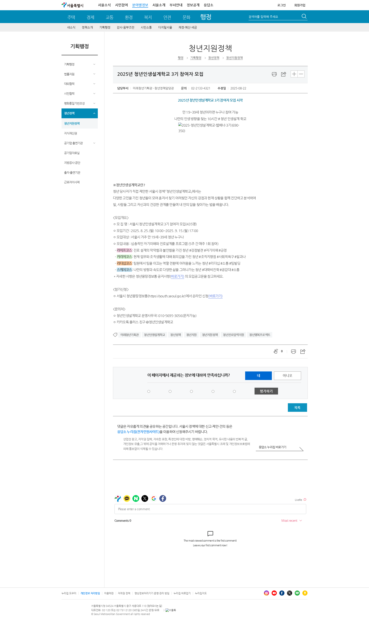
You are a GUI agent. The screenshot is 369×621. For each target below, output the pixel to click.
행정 (205, 16)
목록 (297, 408)
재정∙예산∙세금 (188, 27)
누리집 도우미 (69, 593)
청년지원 (191, 334)
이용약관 (109, 593)
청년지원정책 (71, 123)
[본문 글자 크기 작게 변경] (301, 73)
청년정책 (69, 113)
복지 (148, 17)
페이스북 (281, 593)
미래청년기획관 (129, 334)
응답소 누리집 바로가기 (272, 447)
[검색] (305, 17)
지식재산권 (70, 133)
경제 (90, 17)
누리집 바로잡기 (182, 593)
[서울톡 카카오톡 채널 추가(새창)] (170, 610)
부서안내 (176, 5)
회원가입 (299, 5)
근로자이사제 (71, 182)
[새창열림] (274, 74)
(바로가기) (215, 296)
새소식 (71, 27)
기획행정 (104, 27)
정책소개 (87, 27)
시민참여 (121, 5)
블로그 (297, 593)
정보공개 (193, 5)
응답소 (208, 5)
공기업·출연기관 (73, 143)
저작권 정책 (124, 593)
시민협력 (69, 93)
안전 (167, 17)
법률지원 (69, 74)
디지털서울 (165, 27)
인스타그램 (266, 593)
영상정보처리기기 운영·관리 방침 (152, 593)
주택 (71, 17)
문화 (186, 17)
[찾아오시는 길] (154, 606)
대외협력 (69, 83)
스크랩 (283, 74)
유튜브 (274, 593)
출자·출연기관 (72, 172)
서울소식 (104, 5)
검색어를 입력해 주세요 (263, 16)
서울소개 (158, 5)
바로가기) (177, 276)
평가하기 (266, 391)
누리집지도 (201, 593)
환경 (129, 17)
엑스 (289, 593)
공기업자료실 (71, 153)
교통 (109, 17)
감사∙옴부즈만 (125, 27)
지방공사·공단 (72, 162)
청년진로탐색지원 (233, 334)
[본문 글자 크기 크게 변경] (294, 73)
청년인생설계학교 (154, 334)
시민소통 (146, 27)
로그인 (281, 5)
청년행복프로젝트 (259, 334)
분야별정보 (140, 5)
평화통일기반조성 (74, 103)
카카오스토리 (305, 593)
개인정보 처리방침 (90, 593)
